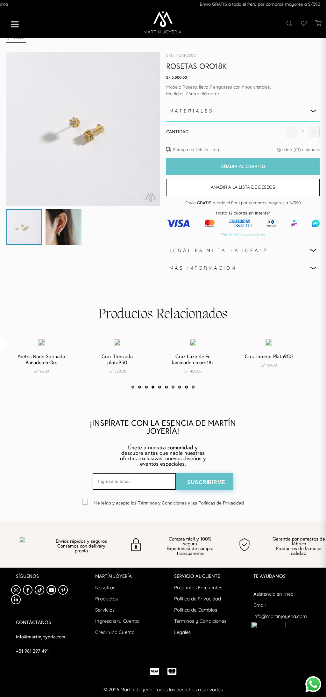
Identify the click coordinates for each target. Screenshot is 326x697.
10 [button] (193, 387)
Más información (203, 268)
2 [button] (139, 387)
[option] (30, 359)
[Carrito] (318, 23)
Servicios (105, 610)
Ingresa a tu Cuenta (117, 621)
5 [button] (159, 387)
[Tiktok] (39, 590)
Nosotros (105, 587)
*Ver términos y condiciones (243, 234)
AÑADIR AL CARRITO (243, 166)
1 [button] (132, 387)
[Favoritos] (303, 23)
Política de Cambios (195, 610)
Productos (106, 599)
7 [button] (173, 387)
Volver (19, 37)
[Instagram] (16, 590)
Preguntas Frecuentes (198, 587)
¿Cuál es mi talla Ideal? (218, 250)
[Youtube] (51, 590)
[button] (12, 25)
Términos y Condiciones (200, 621)
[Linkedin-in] (16, 599)
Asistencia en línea (273, 594)
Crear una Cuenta (115, 632)
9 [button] (186, 387)
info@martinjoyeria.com (280, 616)
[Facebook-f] (27, 590)
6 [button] (166, 387)
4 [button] (153, 387)
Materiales (191, 111)
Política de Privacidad (197, 599)
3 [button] (146, 387)
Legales (182, 632)
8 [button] (179, 387)
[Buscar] (289, 23)
